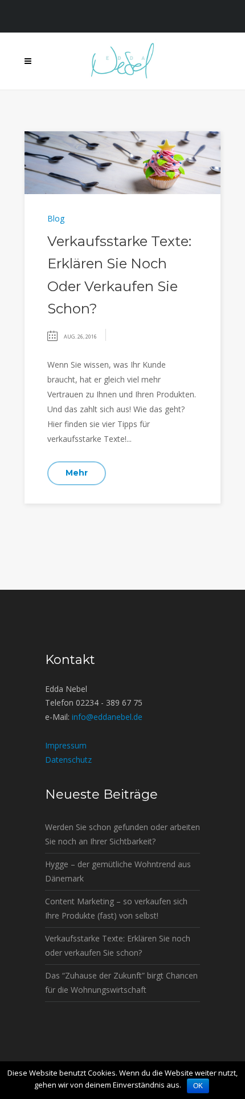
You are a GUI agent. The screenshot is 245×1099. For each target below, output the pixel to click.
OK (198, 1086)
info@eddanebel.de (107, 716)
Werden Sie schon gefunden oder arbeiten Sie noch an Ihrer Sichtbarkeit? (122, 834)
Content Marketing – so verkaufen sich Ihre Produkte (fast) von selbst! (116, 908)
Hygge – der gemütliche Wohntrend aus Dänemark (118, 871)
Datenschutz (68, 759)
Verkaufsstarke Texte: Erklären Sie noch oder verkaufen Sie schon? (117, 945)
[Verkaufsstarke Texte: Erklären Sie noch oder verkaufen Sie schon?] (122, 161)
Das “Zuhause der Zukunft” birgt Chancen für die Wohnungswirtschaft (121, 982)
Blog (55, 218)
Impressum (66, 745)
